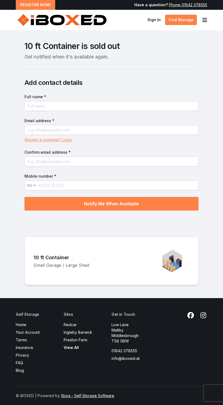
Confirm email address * (47, 152)
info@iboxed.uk (126, 358)
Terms (21, 340)
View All (71, 347)
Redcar (70, 324)
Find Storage (181, 19)
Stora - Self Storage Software (87, 395)
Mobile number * (40, 176)
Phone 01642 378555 (188, 4)
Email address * (39, 120)
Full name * (35, 96)
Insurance (24, 347)
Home (21, 324)
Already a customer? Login (48, 139)
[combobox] (31, 185)
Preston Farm (75, 340)
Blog (20, 370)
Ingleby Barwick (78, 332)
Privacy (22, 355)
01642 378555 (124, 350)
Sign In (154, 19)
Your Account (28, 332)
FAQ (19, 362)
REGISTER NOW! (35, 4)
